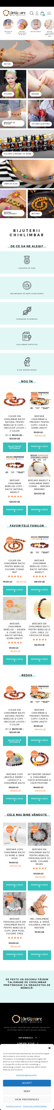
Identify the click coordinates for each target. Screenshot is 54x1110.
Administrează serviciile (26, 1075)
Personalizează (39, 447)
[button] (49, 1047)
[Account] (37, 13)
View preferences (27, 1099)
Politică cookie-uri (14, 1106)
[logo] (14, 13)
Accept (27, 1083)
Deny (27, 1091)
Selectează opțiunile (14, 447)
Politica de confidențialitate (35, 1106)
